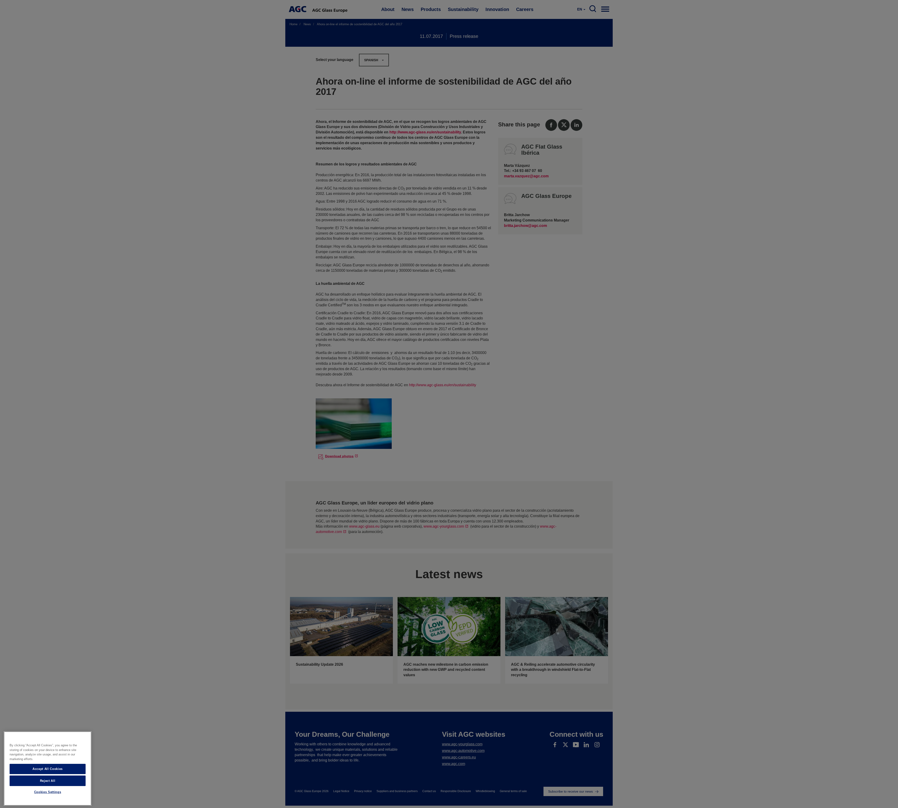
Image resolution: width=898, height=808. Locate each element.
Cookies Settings (47, 792)
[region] (47, 768)
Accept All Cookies (48, 769)
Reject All (47, 780)
